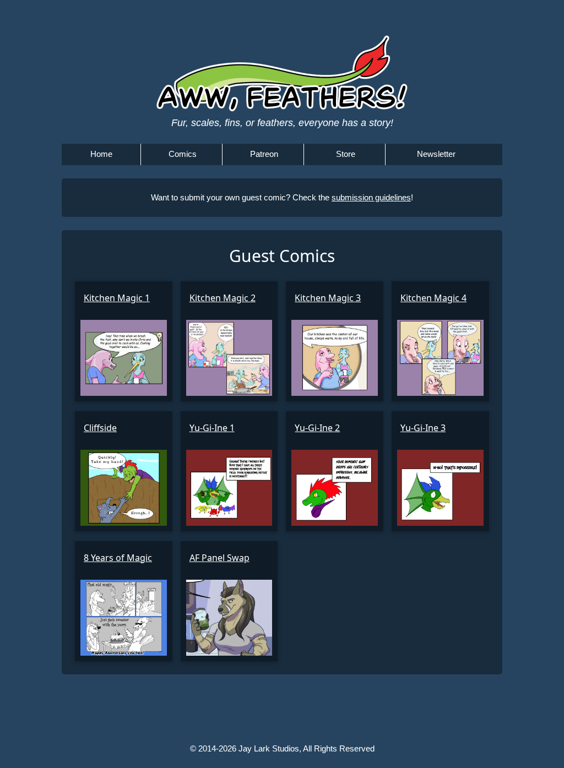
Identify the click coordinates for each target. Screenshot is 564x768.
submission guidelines (371, 197)
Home (101, 154)
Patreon (264, 154)
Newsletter (436, 154)
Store (345, 154)
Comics (183, 154)
